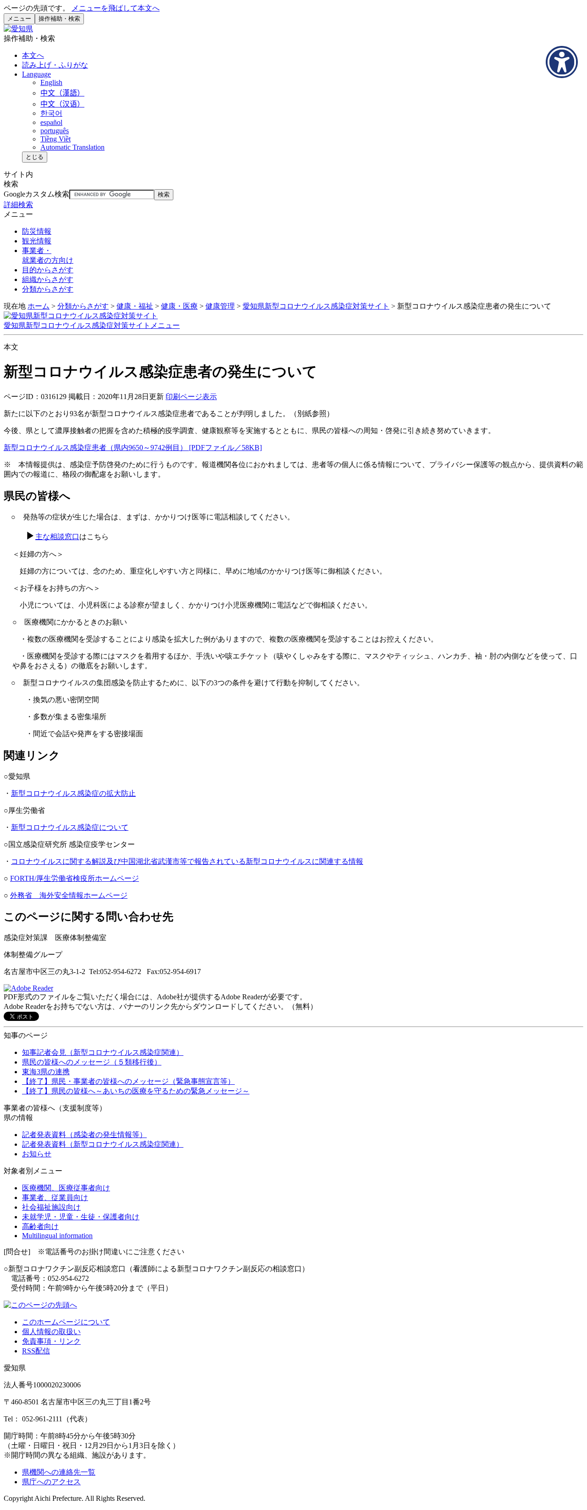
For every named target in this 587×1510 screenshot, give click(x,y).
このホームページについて (66, 1322)
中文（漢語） (62, 93)
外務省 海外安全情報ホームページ (68, 895)
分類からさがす (83, 306)
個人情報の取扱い (51, 1331)
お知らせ (36, 1154)
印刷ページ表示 (191, 396)
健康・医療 (179, 306)
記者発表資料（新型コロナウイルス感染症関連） (102, 1144)
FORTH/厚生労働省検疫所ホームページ (74, 878)
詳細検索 (18, 204)
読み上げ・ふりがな (55, 65)
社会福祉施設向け (51, 1207)
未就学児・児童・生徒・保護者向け (80, 1217)
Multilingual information (57, 1236)
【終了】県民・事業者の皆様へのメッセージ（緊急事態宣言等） (128, 1081)
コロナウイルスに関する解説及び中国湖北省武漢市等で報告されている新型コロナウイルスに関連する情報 (187, 861)
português (54, 131)
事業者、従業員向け (55, 1197)
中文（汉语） (62, 104)
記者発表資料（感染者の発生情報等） (84, 1134)
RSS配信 (36, 1351)
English (51, 82)
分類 (47, 289)
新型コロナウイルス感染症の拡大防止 (73, 793)
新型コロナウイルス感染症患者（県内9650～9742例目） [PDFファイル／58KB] (133, 447)
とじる (35, 156)
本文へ (33, 55)
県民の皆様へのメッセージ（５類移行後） (91, 1062)
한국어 (51, 113)
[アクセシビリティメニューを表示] (562, 62)
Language (36, 74)
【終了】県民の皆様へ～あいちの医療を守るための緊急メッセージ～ (135, 1091)
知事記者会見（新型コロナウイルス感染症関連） (102, 1052)
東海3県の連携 (46, 1072)
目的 (47, 270)
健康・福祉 (134, 306)
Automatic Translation (72, 147)
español (51, 122)
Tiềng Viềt (55, 139)
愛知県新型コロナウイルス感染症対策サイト (316, 306)
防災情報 (36, 231)
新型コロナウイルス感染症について (69, 827)
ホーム (39, 306)
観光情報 (36, 241)
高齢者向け (40, 1226)
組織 (47, 279)
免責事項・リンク (51, 1341)
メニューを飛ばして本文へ (116, 8)
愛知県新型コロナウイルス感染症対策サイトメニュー (92, 325)
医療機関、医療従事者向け (66, 1188)
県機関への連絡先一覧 (58, 1472)
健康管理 (220, 306)
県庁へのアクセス (51, 1482)
